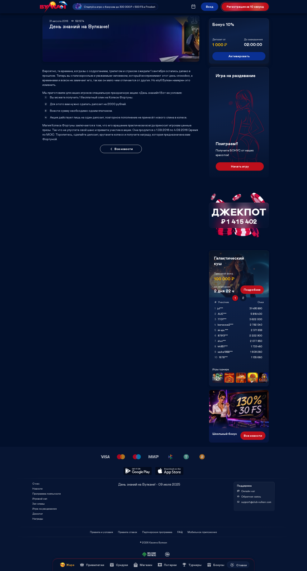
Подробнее (252, 290)
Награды (37, 518)
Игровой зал (39, 498)
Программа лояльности (46, 493)
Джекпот (37, 513)
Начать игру (240, 166)
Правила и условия (101, 532)
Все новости (123, 149)
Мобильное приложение (202, 532)
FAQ (180, 532)
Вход (209, 7)
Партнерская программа (157, 532)
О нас (35, 483)
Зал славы (38, 503)
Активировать (239, 56)
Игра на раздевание (44, 508)
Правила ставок (127, 532)
